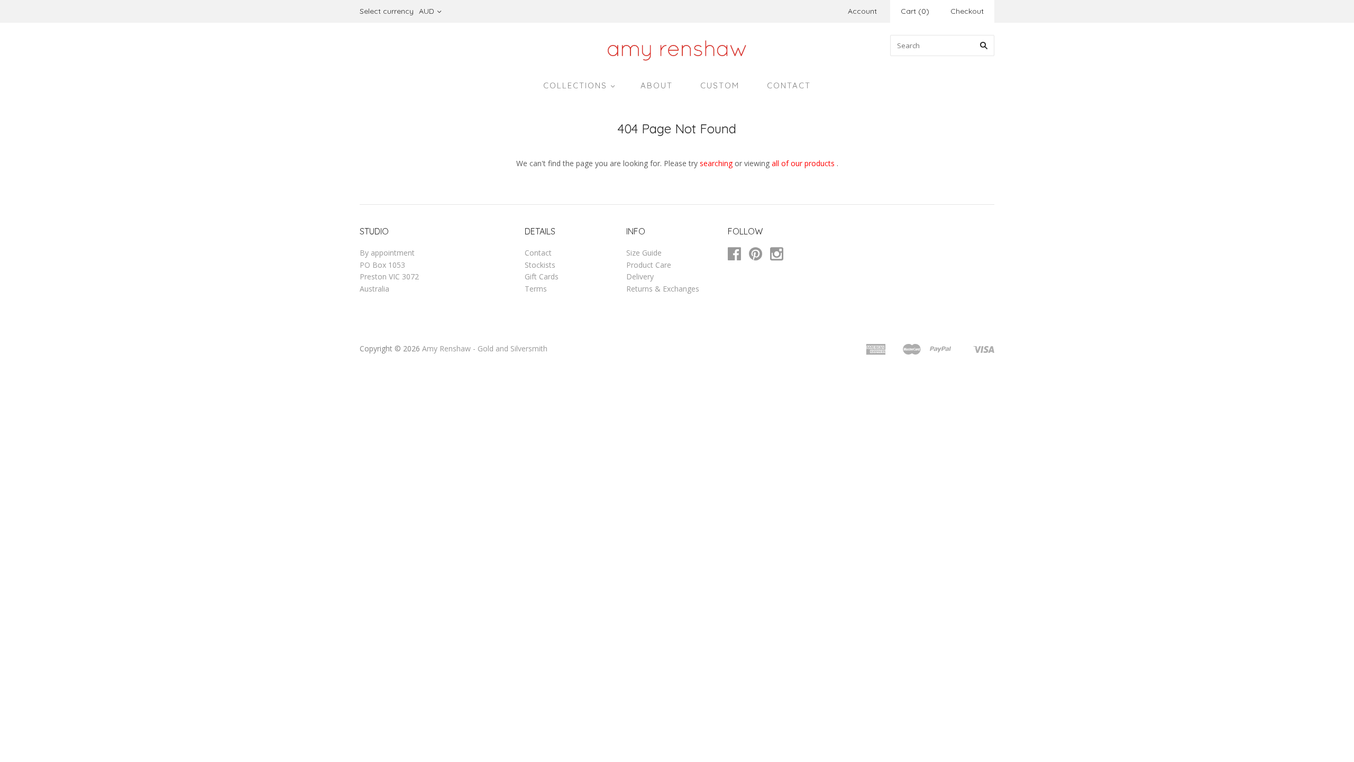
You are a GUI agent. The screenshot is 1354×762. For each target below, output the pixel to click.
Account (862, 11)
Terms (536, 289)
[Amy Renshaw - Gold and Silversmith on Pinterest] (759, 256)
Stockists (540, 265)
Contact (538, 253)
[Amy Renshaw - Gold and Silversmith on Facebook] (738, 256)
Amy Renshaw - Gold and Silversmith (484, 348)
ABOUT (657, 85)
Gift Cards (542, 276)
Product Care (648, 265)
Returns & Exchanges (662, 289)
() (915, 11)
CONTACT (789, 85)
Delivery (640, 276)
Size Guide (644, 253)
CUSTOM (719, 85)
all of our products (803, 163)
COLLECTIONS (575, 85)
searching (716, 163)
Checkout (967, 11)
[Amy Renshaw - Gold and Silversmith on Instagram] (780, 256)
